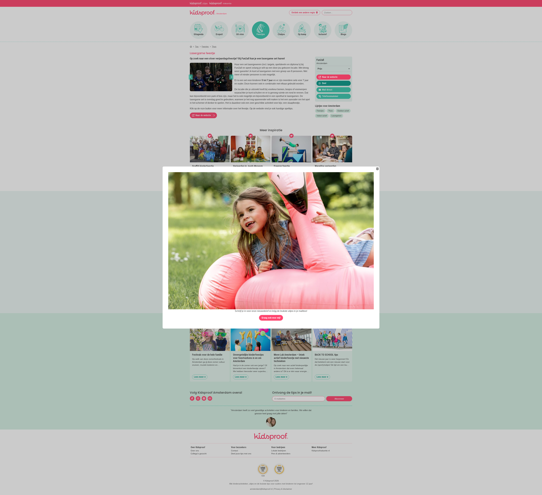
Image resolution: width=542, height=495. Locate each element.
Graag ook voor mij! (271, 317)
